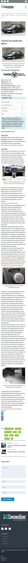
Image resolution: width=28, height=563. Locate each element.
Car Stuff (4, 539)
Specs (16, 435)
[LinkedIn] (13, 419)
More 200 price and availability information (12, 145)
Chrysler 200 (18, 428)
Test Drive (7, 438)
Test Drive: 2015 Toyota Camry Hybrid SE (12, 265)
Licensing (3, 560)
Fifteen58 (24, 550)
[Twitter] (13, 415)
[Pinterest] (13, 417)
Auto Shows (5, 541)
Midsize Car (8, 80)
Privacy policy (4, 558)
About (2, 556)
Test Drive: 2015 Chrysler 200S (9, 203)
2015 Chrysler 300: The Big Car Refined (11, 409)
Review (11, 435)
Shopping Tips (6, 543)
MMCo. (3, 551)
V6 (12, 438)
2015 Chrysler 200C (9, 428)
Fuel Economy (8, 432)
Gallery (14, 432)
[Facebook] (13, 413)
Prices (6, 435)
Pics (19, 432)
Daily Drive (5, 536)
